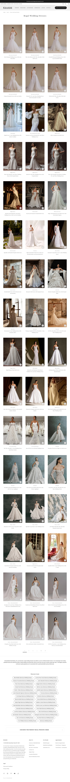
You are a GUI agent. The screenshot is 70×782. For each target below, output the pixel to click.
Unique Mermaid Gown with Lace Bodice (13, 96)
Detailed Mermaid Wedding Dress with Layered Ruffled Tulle (57, 58)
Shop (8, 12)
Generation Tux (46, 747)
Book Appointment (61, 7)
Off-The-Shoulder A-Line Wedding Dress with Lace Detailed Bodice (57, 644)
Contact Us (31, 749)
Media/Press (31, 745)
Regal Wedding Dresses (14, 12)
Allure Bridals (57, 250)
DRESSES (17, 7)
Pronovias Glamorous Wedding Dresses (48, 693)
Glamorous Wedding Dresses (46, 720)
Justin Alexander (13, 250)
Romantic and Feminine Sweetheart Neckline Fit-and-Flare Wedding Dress (35, 371)
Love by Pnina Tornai (12, 446)
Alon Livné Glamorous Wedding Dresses (25, 717)
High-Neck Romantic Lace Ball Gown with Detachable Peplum (57, 214)
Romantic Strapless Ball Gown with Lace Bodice (35, 410)
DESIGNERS (23, 7)
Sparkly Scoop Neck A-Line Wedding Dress (35, 526)
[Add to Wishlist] (20, 51)
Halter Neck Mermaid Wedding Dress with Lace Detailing (57, 605)
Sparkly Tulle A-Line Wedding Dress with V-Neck (57, 566)
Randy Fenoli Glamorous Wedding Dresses (24, 687)
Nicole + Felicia (12, 524)
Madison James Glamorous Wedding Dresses (45, 702)
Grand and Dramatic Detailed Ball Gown (35, 213)
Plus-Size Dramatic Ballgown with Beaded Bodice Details (13, 410)
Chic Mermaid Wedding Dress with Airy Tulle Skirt (12, 58)
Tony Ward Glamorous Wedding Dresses (45, 717)
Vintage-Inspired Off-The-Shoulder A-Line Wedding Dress (35, 331)
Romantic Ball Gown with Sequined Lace (35, 291)
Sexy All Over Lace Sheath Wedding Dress (35, 448)
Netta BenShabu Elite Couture (35, 133)
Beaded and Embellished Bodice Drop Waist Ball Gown (35, 605)
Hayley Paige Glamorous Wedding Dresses (24, 702)
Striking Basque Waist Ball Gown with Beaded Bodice (57, 371)
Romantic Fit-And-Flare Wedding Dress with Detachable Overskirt (35, 97)
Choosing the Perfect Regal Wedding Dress (34, 730)
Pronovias (35, 250)
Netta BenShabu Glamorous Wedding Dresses (23, 705)
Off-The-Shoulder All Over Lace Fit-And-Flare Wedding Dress (57, 331)
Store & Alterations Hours (34, 756)
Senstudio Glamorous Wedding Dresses (24, 708)
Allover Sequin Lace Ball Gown (57, 135)
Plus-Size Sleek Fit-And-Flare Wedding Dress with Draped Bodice (12, 175)
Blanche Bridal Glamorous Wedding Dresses (24, 699)
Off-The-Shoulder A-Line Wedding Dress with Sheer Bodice (13, 449)
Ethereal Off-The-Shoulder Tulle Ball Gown (57, 97)
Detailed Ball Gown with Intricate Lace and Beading (12, 292)
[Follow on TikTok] (18, 773)
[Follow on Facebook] (4, 773)
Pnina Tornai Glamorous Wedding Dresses (24, 683)
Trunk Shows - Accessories (61, 747)
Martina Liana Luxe (57, 211)
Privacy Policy (6, 768)
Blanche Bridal (35, 211)
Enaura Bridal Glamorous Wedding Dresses (46, 699)
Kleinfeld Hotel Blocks (47, 745)
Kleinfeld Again (46, 743)
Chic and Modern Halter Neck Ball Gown (35, 644)
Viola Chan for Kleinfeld (13, 55)
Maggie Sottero (57, 133)
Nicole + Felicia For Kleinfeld (13, 642)
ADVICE (43, 7)
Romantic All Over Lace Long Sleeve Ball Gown (13, 527)
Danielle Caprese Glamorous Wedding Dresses (46, 690)
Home (4, 12)
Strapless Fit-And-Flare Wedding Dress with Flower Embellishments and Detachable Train (12, 605)
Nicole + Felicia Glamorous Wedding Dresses (23, 690)
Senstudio (57, 446)
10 (41, 650)
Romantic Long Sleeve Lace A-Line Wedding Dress (57, 253)
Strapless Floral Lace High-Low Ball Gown (57, 448)
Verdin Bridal (13, 133)
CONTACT (48, 7)
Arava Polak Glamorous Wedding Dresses (45, 708)
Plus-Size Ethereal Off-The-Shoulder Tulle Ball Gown (35, 58)
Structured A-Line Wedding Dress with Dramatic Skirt (12, 331)
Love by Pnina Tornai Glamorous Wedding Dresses (45, 677)
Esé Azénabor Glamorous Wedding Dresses (22, 714)
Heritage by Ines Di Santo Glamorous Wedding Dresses (46, 714)
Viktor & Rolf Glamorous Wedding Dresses (47, 711)
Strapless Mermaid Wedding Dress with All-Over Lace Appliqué (12, 488)
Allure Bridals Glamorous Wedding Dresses (23, 677)
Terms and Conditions (8, 766)
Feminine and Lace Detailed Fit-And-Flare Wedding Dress (35, 136)
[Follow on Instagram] (7, 773)
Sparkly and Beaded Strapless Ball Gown (13, 252)
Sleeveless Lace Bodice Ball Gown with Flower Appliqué (35, 488)
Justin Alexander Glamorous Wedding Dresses (47, 680)
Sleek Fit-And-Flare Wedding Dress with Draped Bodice (35, 175)
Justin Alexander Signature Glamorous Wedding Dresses (25, 693)
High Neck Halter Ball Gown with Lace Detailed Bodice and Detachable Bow (35, 253)
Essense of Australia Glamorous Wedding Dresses (23, 680)
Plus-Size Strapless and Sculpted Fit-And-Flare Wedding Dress (57, 410)
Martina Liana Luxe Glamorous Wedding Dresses (46, 705)
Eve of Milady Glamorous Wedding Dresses (27, 720)
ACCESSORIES (30, 7)
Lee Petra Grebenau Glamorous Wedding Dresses (24, 711)
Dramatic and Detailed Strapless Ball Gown (35, 566)
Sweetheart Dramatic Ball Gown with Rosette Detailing (13, 566)
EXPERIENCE (37, 7)
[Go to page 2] (45, 650)
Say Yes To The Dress (33, 747)
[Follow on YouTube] (14, 773)
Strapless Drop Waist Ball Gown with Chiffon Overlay (13, 644)
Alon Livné (13, 329)
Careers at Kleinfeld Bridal (34, 743)
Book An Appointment (60, 743)
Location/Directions (33, 754)
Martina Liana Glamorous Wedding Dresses (46, 687)
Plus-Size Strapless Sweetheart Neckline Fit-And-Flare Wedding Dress (57, 175)
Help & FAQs (31, 752)
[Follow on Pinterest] (11, 773)
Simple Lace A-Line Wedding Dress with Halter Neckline (12, 136)
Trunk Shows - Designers (61, 745)
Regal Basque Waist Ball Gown (12, 370)
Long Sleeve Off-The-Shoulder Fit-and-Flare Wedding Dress (57, 488)
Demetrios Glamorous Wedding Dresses (45, 696)
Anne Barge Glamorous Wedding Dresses (25, 696)
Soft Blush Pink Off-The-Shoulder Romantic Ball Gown (57, 527)
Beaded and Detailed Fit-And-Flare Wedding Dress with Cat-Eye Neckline (13, 214)
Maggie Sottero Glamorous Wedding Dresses (45, 683)
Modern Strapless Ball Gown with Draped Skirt (57, 292)
